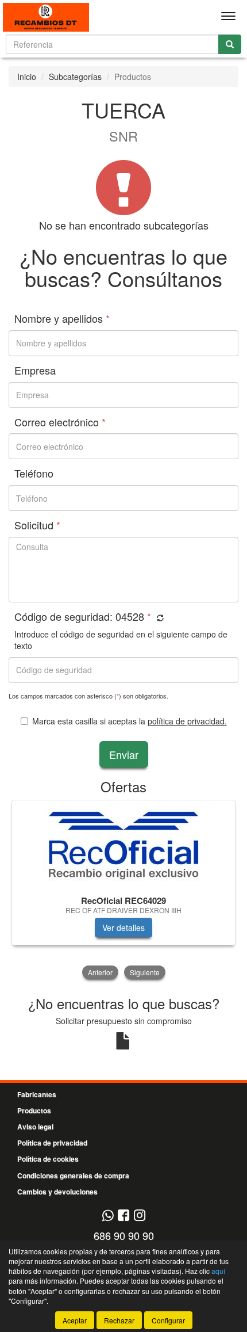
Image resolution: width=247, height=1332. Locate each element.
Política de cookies (48, 1159)
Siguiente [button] (145, 972)
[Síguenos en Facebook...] (123, 1216)
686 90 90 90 (124, 1235)
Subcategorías (75, 76)
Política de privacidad (52, 1143)
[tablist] (123, 891)
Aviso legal (35, 1126)
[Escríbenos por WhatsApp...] (108, 1216)
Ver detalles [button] (123, 927)
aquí (218, 1271)
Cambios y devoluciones (57, 1191)
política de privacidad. (187, 721)
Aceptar (75, 1320)
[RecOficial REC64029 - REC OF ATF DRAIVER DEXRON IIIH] (123, 845)
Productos (34, 1110)
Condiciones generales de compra (73, 1175)
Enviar (123, 754)
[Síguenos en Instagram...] (139, 1216)
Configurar (168, 1320)
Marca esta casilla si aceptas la (129, 721)
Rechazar (119, 1320)
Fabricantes (36, 1094)
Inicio (26, 76)
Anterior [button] (100, 972)
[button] (159, 618)
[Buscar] (229, 44)
